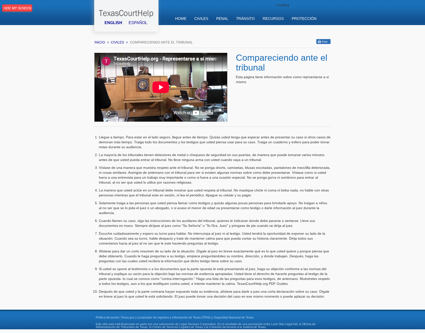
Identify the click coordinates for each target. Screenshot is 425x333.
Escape (17, 10)
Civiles (117, 42)
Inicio (99, 42)
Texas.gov (128, 317)
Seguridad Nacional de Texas (234, 317)
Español (138, 23)
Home (180, 18)
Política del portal (107, 317)
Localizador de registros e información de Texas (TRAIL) (174, 317)
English (113, 23)
